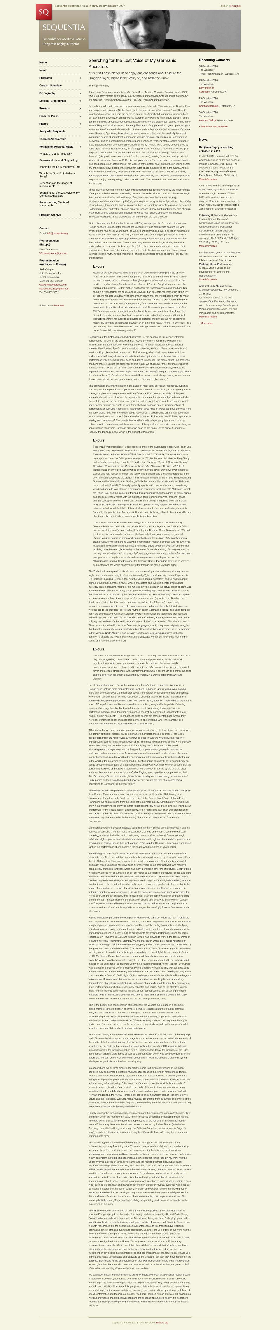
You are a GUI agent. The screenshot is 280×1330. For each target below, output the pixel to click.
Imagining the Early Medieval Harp (59, 166)
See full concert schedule (214, 126)
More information (208, 179)
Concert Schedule (50, 85)
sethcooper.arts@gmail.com (54, 288)
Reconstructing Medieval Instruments (54, 204)
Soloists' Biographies (52, 100)
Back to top (162, 1322)
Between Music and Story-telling (58, 160)
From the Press (49, 116)
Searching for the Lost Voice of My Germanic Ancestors (59, 194)
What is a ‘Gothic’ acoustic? (55, 153)
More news (207, 323)
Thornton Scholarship (52, 139)
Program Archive (50, 214)
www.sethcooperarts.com (52, 284)
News (42, 70)
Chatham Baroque (208, 106)
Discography (47, 93)
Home (43, 62)
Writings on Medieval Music (56, 146)
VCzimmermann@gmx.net (53, 253)
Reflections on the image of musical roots (55, 185)
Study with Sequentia (52, 131)
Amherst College (208, 120)
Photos (43, 123)
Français (235, 5)
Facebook (58, 305)
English (223, 5)
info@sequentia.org (57, 233)
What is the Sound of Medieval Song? (57, 175)
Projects (44, 108)
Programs (45, 77)
